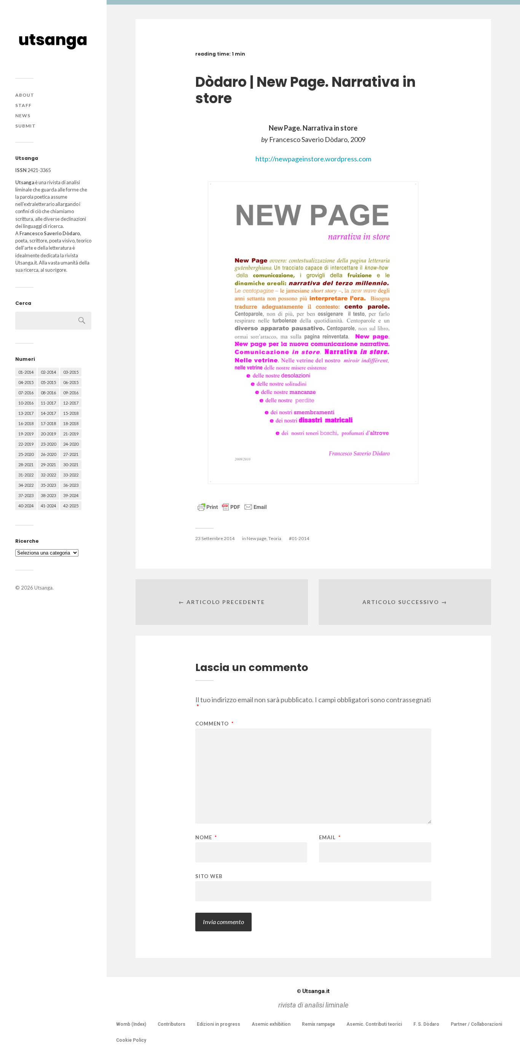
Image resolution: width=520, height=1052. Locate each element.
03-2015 (70, 372)
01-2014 (25, 372)
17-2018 (48, 423)
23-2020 (48, 444)
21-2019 (70, 433)
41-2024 (48, 505)
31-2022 (25, 474)
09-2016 (70, 392)
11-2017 (48, 402)
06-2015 (70, 382)
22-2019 (25, 444)
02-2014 (48, 372)
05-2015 (48, 382)
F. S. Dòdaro (426, 1024)
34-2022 (25, 485)
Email (330, 837)
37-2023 (25, 495)
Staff (23, 105)
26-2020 (48, 454)
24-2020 (70, 444)
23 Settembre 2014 (214, 538)
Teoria (274, 538)
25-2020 (25, 454)
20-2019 (48, 433)
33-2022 (70, 474)
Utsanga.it (313, 991)
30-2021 (70, 464)
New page (256, 538)
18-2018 (70, 423)
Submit (25, 126)
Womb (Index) (131, 1024)
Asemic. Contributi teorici (374, 1024)
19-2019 (25, 433)
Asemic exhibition (271, 1024)
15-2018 (70, 413)
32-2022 (48, 474)
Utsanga (43, 588)
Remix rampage (318, 1024)
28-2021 (25, 464)
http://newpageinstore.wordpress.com (313, 159)
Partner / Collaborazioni (476, 1024)
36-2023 (70, 485)
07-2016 (25, 392)
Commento (214, 723)
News (22, 115)
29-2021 (48, 464)
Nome (206, 837)
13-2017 (25, 413)
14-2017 (48, 413)
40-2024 (25, 505)
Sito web (209, 876)
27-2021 (70, 454)
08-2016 (48, 392)
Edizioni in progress (218, 1024)
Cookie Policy (131, 1040)
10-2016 (25, 402)
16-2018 (25, 423)
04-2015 (25, 382)
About (24, 95)
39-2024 (70, 495)
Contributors (171, 1024)
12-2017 (70, 402)
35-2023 (48, 485)
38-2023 (48, 495)
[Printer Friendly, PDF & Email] (232, 506)
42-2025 (70, 505)
